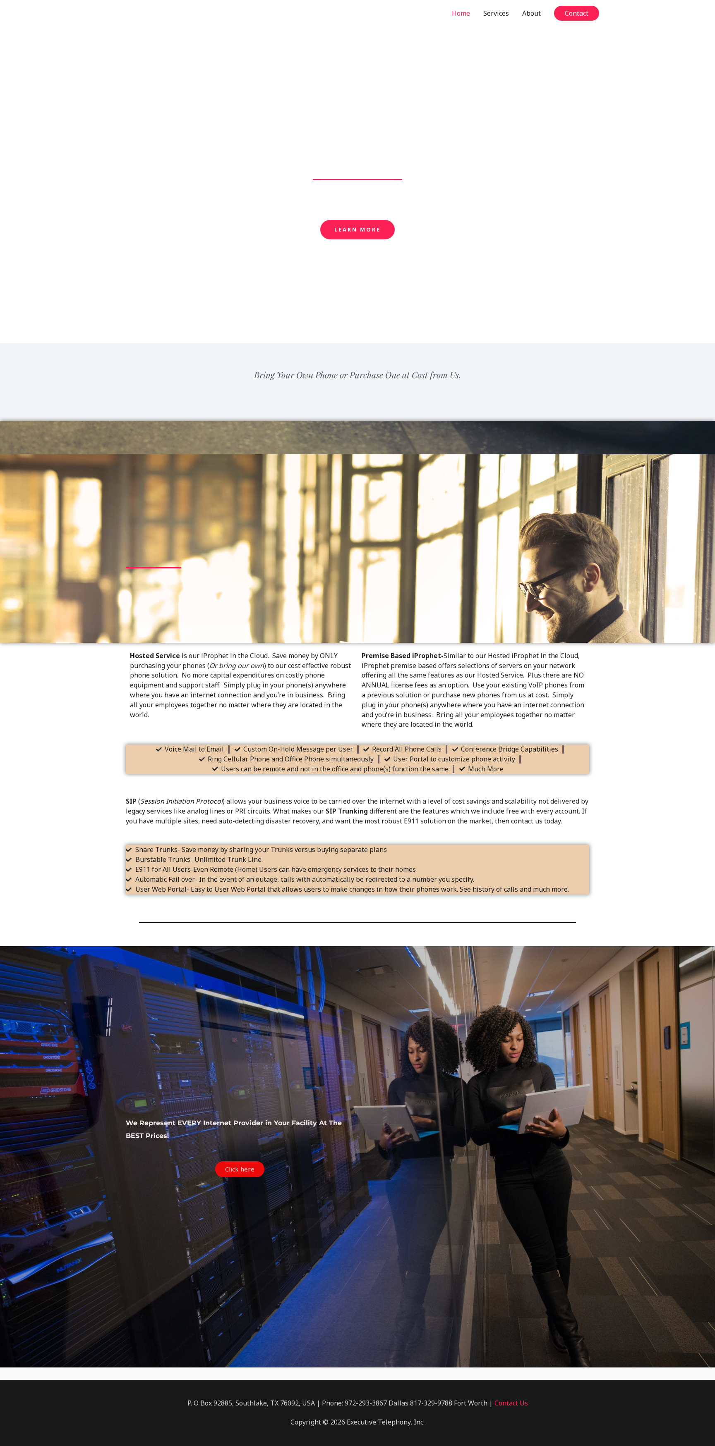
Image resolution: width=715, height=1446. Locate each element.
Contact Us (511, 1403)
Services (496, 13)
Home (461, 13)
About (531, 13)
